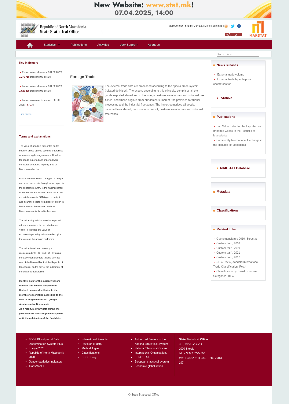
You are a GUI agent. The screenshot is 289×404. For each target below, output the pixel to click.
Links (207, 25)
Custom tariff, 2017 (228, 257)
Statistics (50, 44)
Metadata (223, 191)
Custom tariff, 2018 (228, 243)
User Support (128, 44)
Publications (79, 44)
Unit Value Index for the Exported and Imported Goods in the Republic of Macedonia (237, 131)
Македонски (176, 25)
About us (154, 44)
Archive (226, 98)
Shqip (188, 25)
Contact (198, 25)
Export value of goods (34, 72)
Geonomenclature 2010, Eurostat (236, 238)
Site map (217, 25)
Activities (103, 44)
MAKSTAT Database (235, 168)
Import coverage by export (36, 100)
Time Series (25, 114)
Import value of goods (34, 86)
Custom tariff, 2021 (228, 252)
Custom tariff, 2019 (228, 248)
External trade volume (230, 74)
